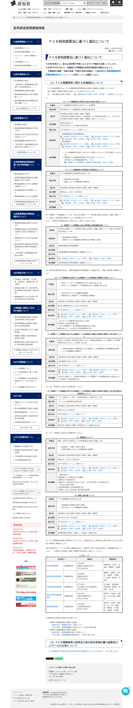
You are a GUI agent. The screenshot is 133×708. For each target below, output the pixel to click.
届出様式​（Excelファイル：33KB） (74, 526)
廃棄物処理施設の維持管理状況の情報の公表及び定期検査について (26, 231)
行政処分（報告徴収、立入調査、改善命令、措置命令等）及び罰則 (26, 281)
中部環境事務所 (52, 566)
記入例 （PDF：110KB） (99, 139)
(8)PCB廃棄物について (23, 362)
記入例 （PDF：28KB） (95, 470)
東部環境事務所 (52, 606)
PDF (104, 3)
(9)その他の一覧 (26, 427)
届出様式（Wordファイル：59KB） (105, 526)
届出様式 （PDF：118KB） (71, 317)
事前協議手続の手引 (22, 174)
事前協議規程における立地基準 (26, 196)
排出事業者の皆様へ (22, 81)
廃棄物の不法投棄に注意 (24, 446)
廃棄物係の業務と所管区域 (21, 518)
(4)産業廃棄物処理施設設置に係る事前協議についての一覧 (26, 203)
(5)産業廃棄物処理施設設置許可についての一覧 (26, 262)
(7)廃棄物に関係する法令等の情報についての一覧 (26, 351)
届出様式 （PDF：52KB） (70, 421)
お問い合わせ (104, 12)
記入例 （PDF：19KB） (99, 203)
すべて (91, 3)
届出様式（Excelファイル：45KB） (76, 136)
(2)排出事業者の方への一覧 (26, 108)
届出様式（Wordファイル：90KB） (108, 136)
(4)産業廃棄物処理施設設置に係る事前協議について (24, 165)
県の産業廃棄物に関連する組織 (26, 408)
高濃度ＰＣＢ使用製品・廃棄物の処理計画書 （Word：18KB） (91, 162)
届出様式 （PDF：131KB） (71, 470)
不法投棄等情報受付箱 (23, 460)
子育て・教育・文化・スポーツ (28, 12)
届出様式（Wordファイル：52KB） (105, 314)
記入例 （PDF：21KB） (95, 317)
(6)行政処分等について (23, 273)
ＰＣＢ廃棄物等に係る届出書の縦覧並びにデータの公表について (26, 380)
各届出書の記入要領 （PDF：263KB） (91, 94)
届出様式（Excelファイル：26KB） (75, 370)
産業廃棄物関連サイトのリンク (26, 412)
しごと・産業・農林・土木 (51, 12)
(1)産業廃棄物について (23, 42)
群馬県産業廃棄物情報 (33, 17)
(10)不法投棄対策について (24, 438)
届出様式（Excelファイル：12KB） (74, 418)
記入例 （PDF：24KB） (95, 528)
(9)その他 (17, 396)
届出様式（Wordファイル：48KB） (106, 370)
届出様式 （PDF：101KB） (75, 203)
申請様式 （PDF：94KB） (102, 258)
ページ (98, 3)
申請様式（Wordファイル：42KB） (75, 258)
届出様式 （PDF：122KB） (71, 528)
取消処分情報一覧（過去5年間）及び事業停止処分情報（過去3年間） (27, 290)
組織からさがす (91, 12)
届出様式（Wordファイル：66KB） (105, 468)
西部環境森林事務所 (54, 576)
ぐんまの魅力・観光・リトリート (29, 9)
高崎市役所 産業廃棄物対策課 (63, 632)
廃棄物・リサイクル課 (57, 671)
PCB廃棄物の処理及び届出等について (25, 498)
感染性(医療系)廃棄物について (26, 65)
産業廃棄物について (22, 48)
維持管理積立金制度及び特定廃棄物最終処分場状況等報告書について (26, 246)
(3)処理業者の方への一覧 (26, 152)
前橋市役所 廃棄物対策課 (61, 625)
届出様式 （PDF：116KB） (72, 372)
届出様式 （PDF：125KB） (75, 146)
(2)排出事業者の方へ (22, 74)
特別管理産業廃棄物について (25, 52)
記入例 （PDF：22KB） (96, 372)
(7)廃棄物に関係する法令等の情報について (24, 309)
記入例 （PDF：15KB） (94, 421)
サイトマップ (18, 692)
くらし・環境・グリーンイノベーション (90, 9)
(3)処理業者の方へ (21, 118)
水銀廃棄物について (22, 62)
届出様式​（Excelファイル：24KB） (76, 200)
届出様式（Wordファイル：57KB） (108, 144)
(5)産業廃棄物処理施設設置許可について (24, 215)
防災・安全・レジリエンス (52, 9)
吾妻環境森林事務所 (54, 587)
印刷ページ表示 (117, 51)
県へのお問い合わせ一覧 (22, 698)
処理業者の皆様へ (21, 124)
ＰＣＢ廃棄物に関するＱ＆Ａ (25, 387)
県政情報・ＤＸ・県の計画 (73, 12)
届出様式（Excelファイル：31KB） (76, 144)
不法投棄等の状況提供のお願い (26, 456)
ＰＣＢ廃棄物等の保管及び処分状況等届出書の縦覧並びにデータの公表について (77, 651)
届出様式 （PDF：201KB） (75, 139)
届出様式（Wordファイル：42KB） (108, 200)
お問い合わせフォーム (57, 680)
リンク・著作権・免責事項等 (23, 695)
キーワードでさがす (52, 3)
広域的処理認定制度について (25, 422)
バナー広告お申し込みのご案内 (24, 701)
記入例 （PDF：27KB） (99, 146)
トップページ (20, 17)
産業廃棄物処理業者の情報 (25, 91)
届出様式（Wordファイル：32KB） (105, 418)
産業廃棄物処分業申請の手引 (25, 141)
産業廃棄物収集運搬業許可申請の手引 (25, 502)
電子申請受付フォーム (68, 130)
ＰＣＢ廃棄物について (23, 368)
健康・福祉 (69, 9)
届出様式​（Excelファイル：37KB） (74, 468)
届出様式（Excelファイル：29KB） (74, 314)
